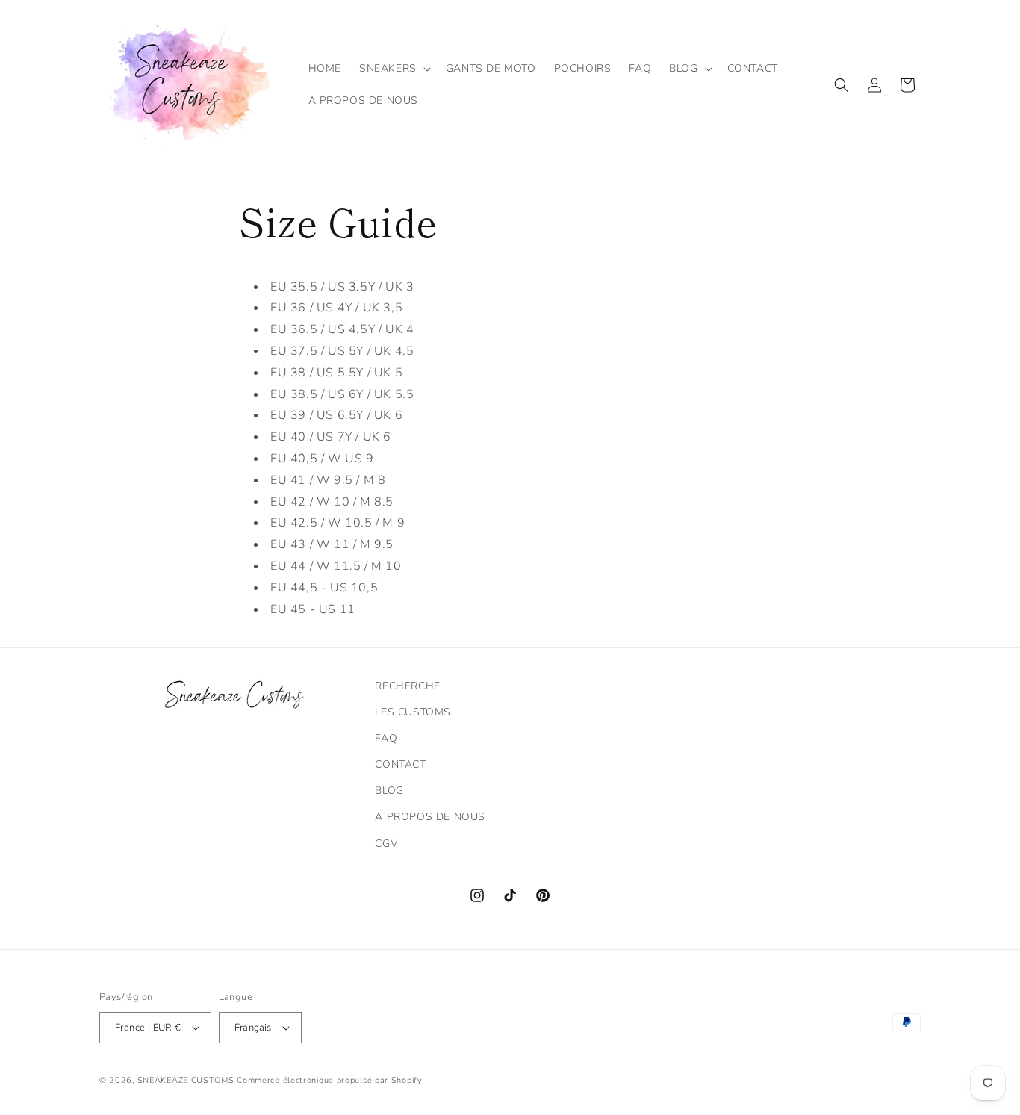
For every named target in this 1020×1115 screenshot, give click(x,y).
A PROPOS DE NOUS (430, 817)
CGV (386, 843)
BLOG (389, 790)
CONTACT (400, 764)
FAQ (386, 738)
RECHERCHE (407, 686)
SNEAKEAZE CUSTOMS (185, 1080)
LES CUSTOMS (413, 712)
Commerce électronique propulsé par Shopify (329, 1080)
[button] (393, 68)
